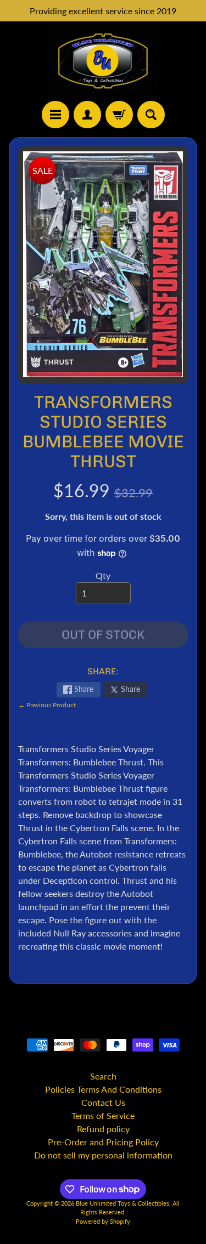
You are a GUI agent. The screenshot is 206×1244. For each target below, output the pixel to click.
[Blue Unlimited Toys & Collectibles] (103, 61)
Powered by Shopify (103, 1221)
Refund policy (103, 1128)
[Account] (87, 114)
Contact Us (103, 1102)
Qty (103, 575)
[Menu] (55, 114)
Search (103, 1076)
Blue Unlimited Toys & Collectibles (122, 1203)
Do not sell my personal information (103, 1155)
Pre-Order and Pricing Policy (103, 1142)
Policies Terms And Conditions (103, 1089)
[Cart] (119, 114)
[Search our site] (151, 114)
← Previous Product (47, 705)
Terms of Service (103, 1115)
